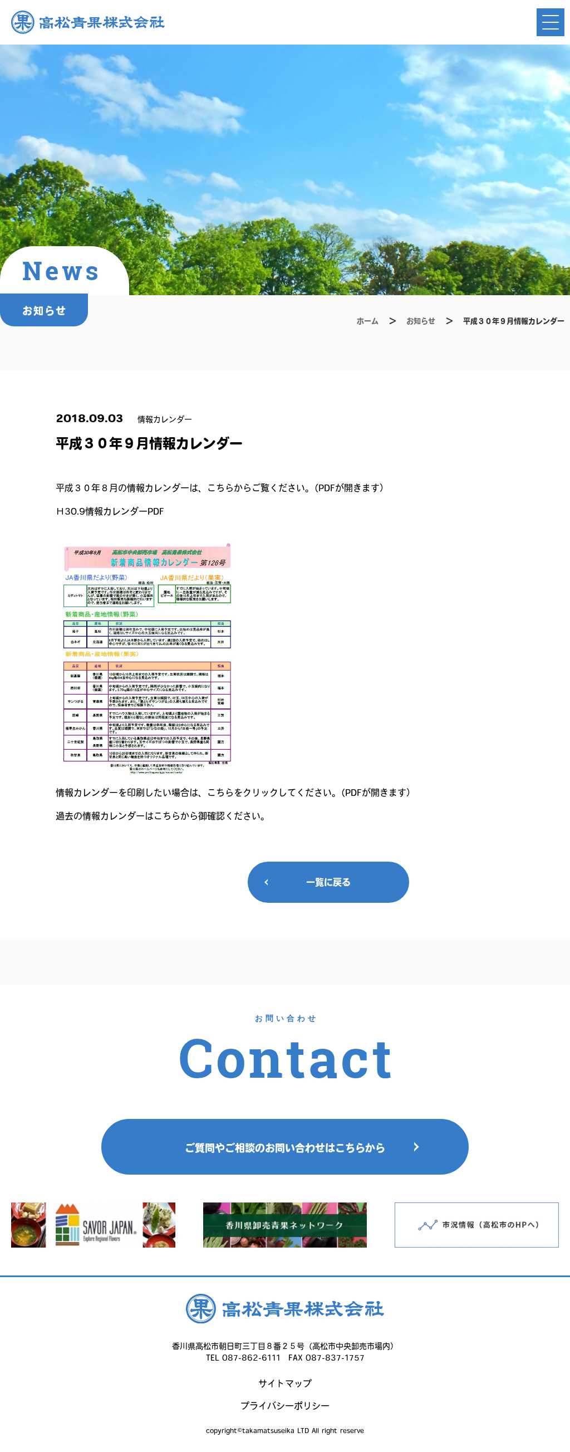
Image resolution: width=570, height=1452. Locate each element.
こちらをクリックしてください (269, 792)
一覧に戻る (328, 882)
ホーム (368, 321)
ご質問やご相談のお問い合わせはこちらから (285, 1148)
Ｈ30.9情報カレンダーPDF (110, 511)
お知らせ (420, 321)
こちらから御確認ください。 (211, 815)
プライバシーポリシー (285, 1405)
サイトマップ (285, 1383)
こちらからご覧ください (256, 487)
